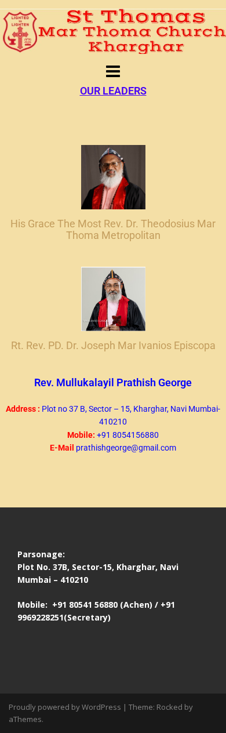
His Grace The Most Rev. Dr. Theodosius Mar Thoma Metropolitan (113, 229)
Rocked (169, 707)
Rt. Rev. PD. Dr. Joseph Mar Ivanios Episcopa (113, 345)
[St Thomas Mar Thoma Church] (113, 30)
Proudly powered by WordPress (65, 707)
